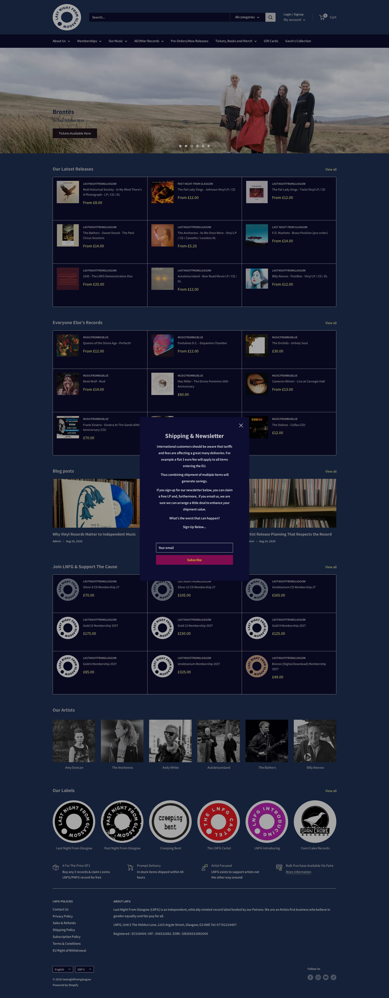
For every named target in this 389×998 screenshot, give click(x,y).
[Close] (241, 425)
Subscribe (194, 560)
